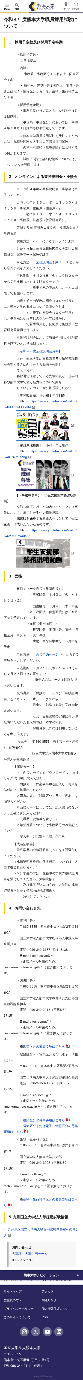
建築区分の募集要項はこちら (44, 1120)
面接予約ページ (47, 654)
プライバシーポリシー (19, 1308)
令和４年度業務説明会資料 (39, 351)
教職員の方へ (13, 1300)
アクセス (48, 1291)
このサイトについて (17, 1317)
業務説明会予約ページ (52, 262)
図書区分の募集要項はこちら (44, 1046)
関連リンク (49, 1300)
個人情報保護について (57, 1308)
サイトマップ (13, 1291)
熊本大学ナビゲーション (41, 1275)
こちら (8, 165)
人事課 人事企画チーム (29, 1253)
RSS (45, 1317)
